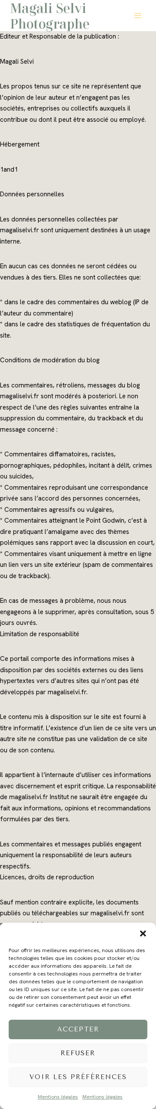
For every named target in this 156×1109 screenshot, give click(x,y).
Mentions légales (58, 1096)
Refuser (78, 1053)
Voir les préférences (78, 1077)
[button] (143, 933)
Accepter (78, 1029)
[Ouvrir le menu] (138, 15)
